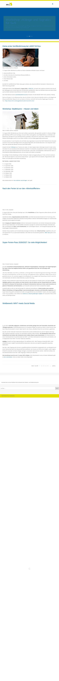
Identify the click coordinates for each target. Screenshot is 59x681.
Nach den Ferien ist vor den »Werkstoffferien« (21, 188)
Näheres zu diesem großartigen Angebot (32, 293)
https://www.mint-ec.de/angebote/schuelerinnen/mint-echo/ (19, 100)
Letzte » (54, 366)
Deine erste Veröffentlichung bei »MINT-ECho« (22, 46)
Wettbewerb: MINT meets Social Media (19, 303)
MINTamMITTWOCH (20, 21)
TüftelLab (13, 147)
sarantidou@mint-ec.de (21, 94)
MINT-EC (31, 88)
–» (50, 366)
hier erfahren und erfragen (20, 180)
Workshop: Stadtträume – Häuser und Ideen (20, 109)
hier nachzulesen (8, 357)
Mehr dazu (47, 232)
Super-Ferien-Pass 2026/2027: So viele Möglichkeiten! (25, 242)
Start (57, 388)
